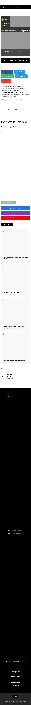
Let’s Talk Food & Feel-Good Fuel (14, 360)
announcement (7, 31)
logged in (12, 127)
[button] (2, 7)
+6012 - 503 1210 (17, 534)
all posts (4, 25)
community (16, 31)
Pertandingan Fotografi (11, 293)
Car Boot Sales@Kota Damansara (14, 326)
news (21, 31)
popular (25, 31)
